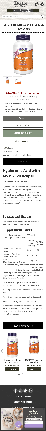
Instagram (30, 390)
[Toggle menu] (3, 4)
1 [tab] (19, 374)
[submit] (42, 16)
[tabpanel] (12, 351)
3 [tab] (27, 374)
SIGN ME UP (34, 426)
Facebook (15, 390)
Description (23, 161)
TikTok (20, 390)
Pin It (25, 390)
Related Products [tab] (23, 326)
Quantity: (23, 118)
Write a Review (23, 99)
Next (43, 351)
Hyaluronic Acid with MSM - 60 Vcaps (12, 361)
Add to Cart (12, 369)
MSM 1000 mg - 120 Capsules (34, 361)
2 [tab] (23, 374)
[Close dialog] (43, 409)
